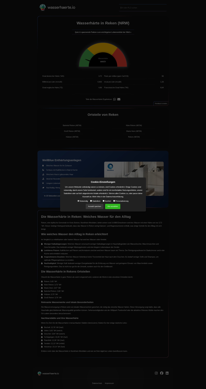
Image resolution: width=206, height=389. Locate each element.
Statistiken (96, 201)
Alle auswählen (113, 206)
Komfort (107, 201)
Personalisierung (121, 201)
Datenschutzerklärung (114, 197)
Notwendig (83, 201)
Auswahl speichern (94, 206)
